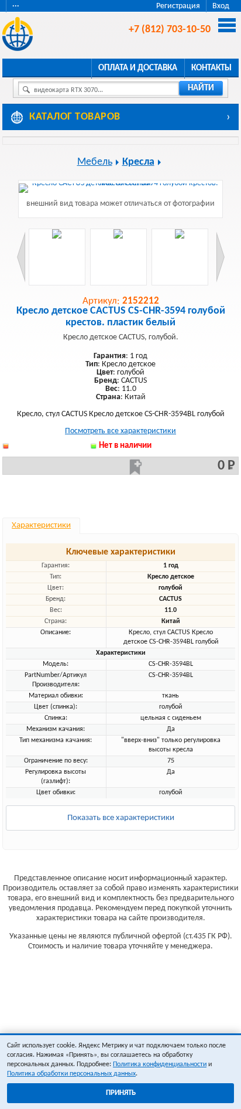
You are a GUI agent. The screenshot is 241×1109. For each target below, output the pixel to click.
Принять (121, 1093)
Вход (220, 6)
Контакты (211, 68)
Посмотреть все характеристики (120, 431)
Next (220, 257)
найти (201, 88)
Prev (21, 257)
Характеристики (41, 525)
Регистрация (178, 6)
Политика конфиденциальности (159, 1064)
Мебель (94, 162)
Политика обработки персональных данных (71, 1073)
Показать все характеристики (120, 818)
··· (15, 6)
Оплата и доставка (137, 68)
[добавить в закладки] (135, 467)
